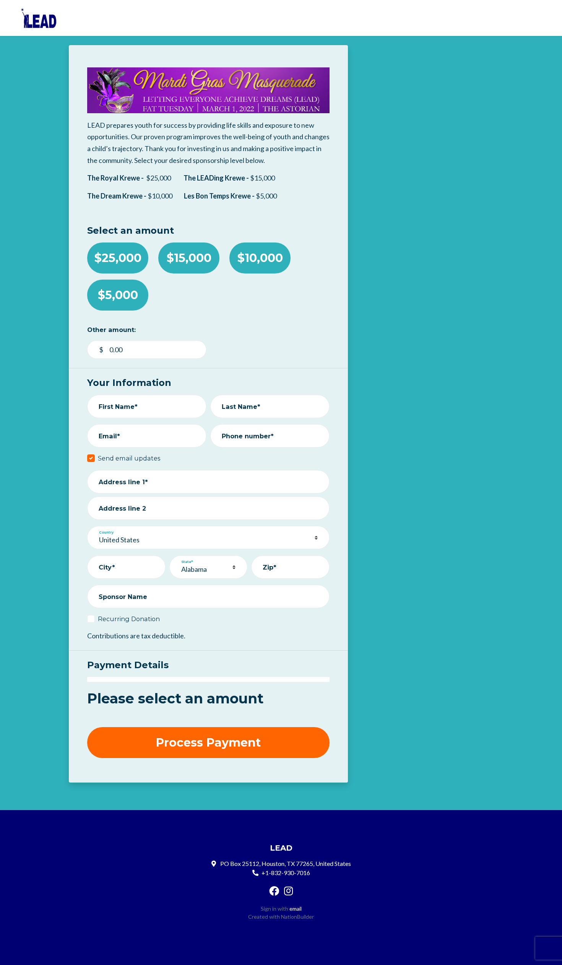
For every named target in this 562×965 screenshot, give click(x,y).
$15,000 (189, 258)
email (295, 908)
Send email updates (129, 458)
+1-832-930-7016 (286, 872)
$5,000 (118, 295)
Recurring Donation (129, 619)
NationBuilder (297, 916)
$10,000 (260, 258)
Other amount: (111, 330)
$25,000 (117, 258)
